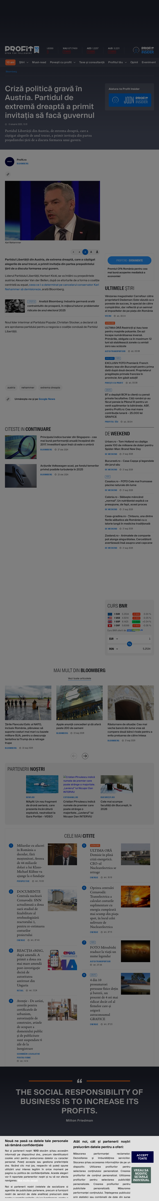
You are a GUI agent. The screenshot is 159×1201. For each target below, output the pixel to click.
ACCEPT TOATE (142, 1157)
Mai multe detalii (28, 1180)
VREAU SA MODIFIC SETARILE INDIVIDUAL (141, 1175)
